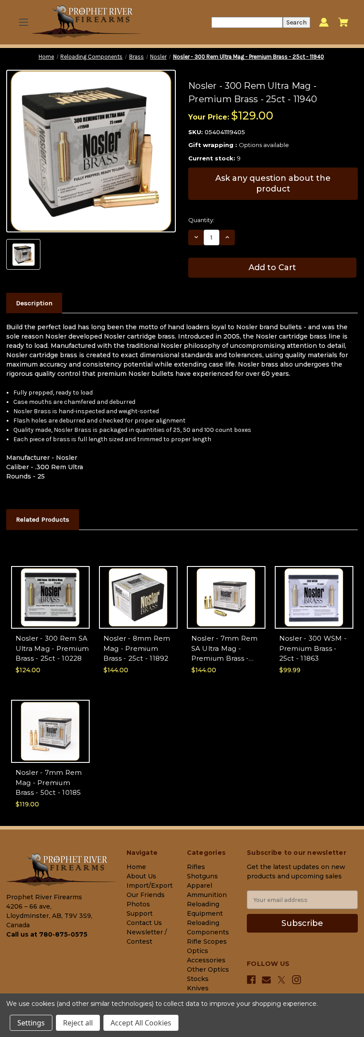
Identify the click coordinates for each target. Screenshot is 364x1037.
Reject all (78, 1023)
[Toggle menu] (23, 22)
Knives (198, 988)
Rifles (196, 867)
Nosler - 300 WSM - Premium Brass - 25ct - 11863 (313, 648)
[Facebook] (251, 979)
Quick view (50, 589)
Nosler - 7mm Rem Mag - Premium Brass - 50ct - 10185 (49, 782)
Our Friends (146, 895)
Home (136, 867)
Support (140, 913)
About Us (141, 876)
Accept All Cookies (141, 1023)
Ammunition (207, 895)
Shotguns (202, 876)
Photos (138, 904)
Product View (50, 605)
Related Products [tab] (42, 519)
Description (34, 303)
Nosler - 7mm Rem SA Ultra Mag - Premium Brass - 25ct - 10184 (224, 649)
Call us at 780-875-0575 (46, 934)
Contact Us (144, 923)
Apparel (199, 885)
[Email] (266, 979)
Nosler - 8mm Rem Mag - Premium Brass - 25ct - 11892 (136, 648)
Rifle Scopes (207, 941)
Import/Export (150, 885)
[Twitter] (281, 980)
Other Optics (208, 969)
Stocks (198, 979)
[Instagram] (296, 979)
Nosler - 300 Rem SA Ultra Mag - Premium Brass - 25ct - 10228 (52, 648)
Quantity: (201, 219)
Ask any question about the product (273, 183)
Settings (31, 1023)
